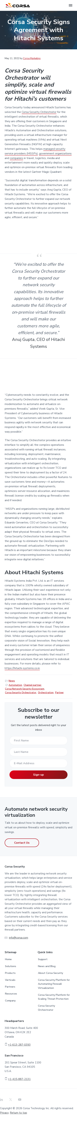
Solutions (10, 966)
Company (10, 1000)
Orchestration (46, 692)
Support (42, 959)
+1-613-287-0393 (19, 1044)
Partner (59, 692)
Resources (11, 993)
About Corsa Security (50, 973)
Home (8, 959)
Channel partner (32, 685)
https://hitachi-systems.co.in (22, 668)
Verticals (10, 980)
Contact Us (22, 843)
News (12, 680)
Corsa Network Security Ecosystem (24, 688)
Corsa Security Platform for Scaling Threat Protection (54, 997)
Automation (15, 685)
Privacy (4, 1113)
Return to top (18, 1113)
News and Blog (47, 966)
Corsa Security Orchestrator (39, 112)
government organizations (55, 153)
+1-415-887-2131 (19, 1079)
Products (10, 973)
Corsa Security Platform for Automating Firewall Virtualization (54, 984)
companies (16, 158)
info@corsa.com (18, 937)
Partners (10, 986)
